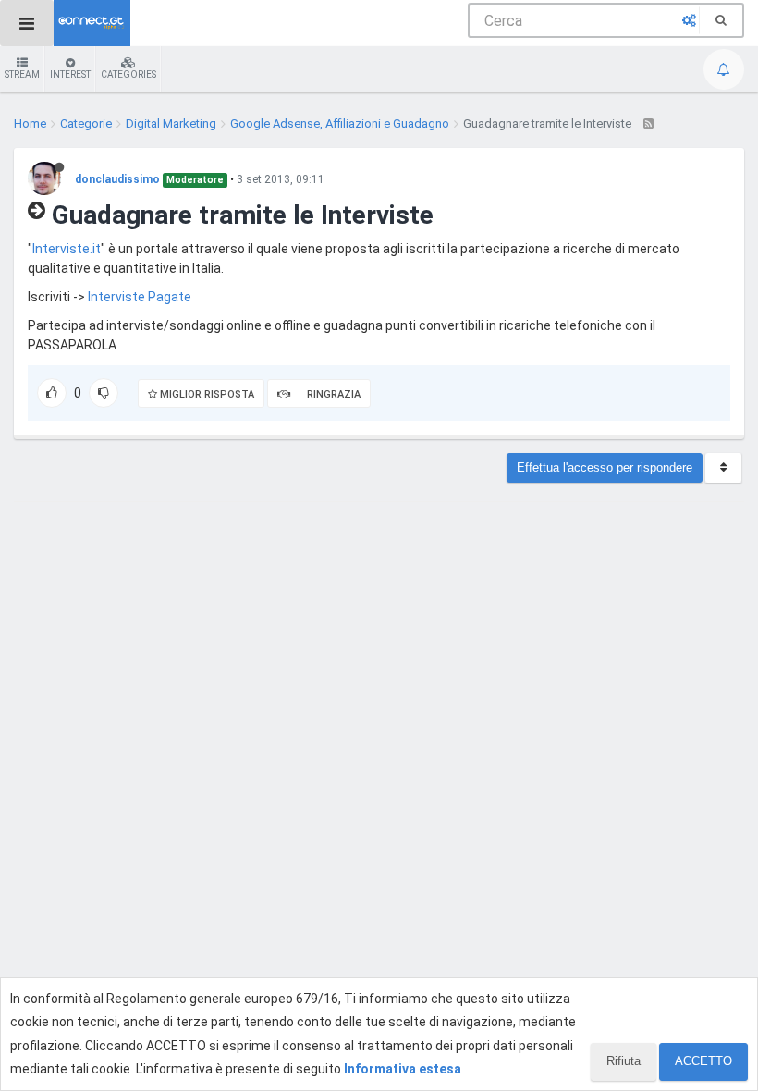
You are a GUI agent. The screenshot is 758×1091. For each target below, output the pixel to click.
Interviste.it (66, 248)
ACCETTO (703, 1061)
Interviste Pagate (139, 296)
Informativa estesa (402, 1068)
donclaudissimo (117, 179)
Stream (22, 74)
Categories (128, 74)
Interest (70, 74)
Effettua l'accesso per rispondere (604, 467)
